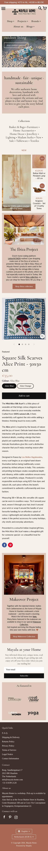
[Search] (40, 8)
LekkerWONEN (14, 258)
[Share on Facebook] (4, 545)
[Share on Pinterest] (10, 545)
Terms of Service (9, 750)
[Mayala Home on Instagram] (16, 817)
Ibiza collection (32, 277)
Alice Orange (25, 386)
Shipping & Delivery (11, 737)
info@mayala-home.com (12, 779)
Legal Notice (7, 754)
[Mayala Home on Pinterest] (10, 817)
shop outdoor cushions (16, 45)
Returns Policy (8, 741)
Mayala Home (31, 843)
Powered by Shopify (24, 846)
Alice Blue (9, 386)
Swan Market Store (26, 799)
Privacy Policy (8, 746)
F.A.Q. (5, 733)
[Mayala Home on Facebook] (4, 817)
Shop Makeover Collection (24, 636)
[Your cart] (45, 8)
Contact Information (10, 758)
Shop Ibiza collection (24, 286)
